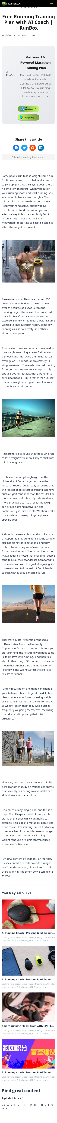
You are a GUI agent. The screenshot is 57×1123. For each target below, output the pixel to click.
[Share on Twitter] (24, 148)
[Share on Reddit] (32, 148)
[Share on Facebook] (16, 148)
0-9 (3, 1105)
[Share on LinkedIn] (41, 148)
